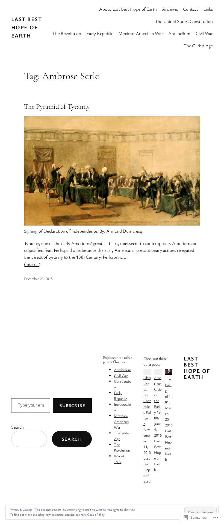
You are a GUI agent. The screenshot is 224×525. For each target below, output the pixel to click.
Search (17, 427)
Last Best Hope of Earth (26, 27)
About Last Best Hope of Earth (128, 9)
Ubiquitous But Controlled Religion (147, 400)
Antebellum (122, 369)
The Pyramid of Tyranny (57, 107)
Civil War (121, 375)
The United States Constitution (184, 21)
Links (208, 9)
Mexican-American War (121, 421)
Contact (190, 9)
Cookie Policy (95, 514)
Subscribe (72, 405)
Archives (170, 9)
